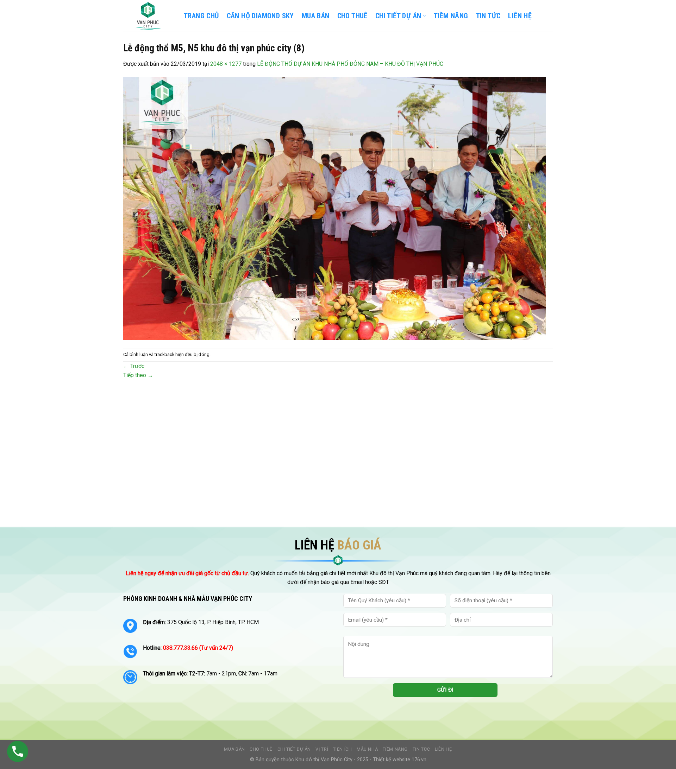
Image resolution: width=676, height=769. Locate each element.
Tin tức (421, 749)
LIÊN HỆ (520, 16)
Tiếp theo (138, 375)
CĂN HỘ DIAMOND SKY (260, 16)
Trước (133, 366)
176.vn (419, 760)
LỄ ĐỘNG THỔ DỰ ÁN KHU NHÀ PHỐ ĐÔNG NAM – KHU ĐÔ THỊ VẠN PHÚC (350, 64)
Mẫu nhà (367, 749)
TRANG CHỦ (201, 16)
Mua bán (316, 16)
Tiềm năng (395, 749)
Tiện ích (342, 749)
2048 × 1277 (226, 64)
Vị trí (321, 749)
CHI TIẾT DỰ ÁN (398, 16)
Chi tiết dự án (294, 749)
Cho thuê (352, 16)
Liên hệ (443, 749)
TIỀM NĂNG (451, 16)
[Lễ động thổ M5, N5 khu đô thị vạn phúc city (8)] (334, 208)
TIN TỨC (488, 16)
